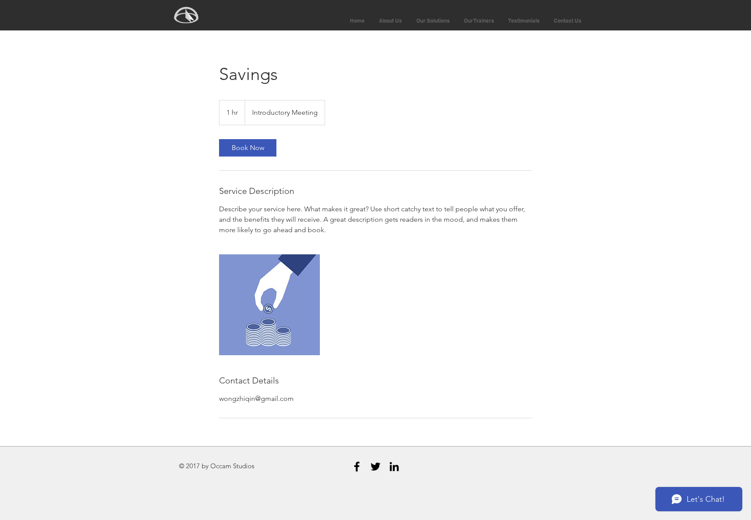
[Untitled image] (269, 304)
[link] (247, 148)
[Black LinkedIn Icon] (394, 466)
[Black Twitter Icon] (375, 466)
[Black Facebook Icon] (356, 466)
